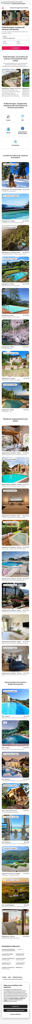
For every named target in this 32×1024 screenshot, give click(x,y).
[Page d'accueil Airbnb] (3, 7)
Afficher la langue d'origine (18, 3)
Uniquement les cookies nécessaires (15, 1010)
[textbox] (8, 43)
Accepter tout (15, 1006)
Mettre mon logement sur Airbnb (19, 8)
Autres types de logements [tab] (8, 949)
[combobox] (15, 38)
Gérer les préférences (15, 1014)
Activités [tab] (19, 949)
